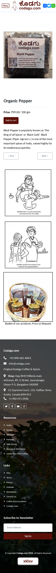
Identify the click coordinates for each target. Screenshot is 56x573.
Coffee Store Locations (16, 501)
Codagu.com (11, 350)
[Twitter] (6, 406)
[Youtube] (18, 406)
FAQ (8, 473)
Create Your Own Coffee (17, 454)
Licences (10, 487)
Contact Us (11, 497)
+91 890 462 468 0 (20, 358)
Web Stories (11, 444)
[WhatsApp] (53, 6)
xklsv (28, 561)
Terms (9, 478)
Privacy (9, 482)
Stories (9, 430)
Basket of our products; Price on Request (28, 323)
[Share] (45, 6)
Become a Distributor (16, 449)
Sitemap (10, 435)
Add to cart (11, 120)
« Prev (11, 156)
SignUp (28, 536)
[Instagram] (24, 406)
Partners (10, 440)
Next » (45, 156)
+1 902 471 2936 (18, 399)
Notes (9, 425)
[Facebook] (12, 406)
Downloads (11, 492)
